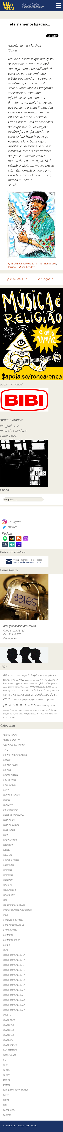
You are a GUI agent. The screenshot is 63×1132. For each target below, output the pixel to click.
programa (49, 699)
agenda (6, 759)
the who (40, 713)
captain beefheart (11, 794)
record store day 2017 (14, 974)
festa (5, 834)
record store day (43, 705)
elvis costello (34, 683)
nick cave (55, 690)
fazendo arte (49, 263)
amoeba (7, 769)
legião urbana (14, 690)
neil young (46, 690)
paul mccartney (17, 699)
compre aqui (8, 435)
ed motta (25, 683)
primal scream (37, 699)
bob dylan (34, 675)
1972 (5, 749)
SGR (5, 1059)
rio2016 (7, 1014)
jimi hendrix (28, 266)
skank (48, 710)
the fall (6, 713)
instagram (8, 879)
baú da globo (9, 779)
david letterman (10, 809)
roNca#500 (8, 1029)
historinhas (8, 864)
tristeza (6, 1084)
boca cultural (9, 784)
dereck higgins (15, 683)
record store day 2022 (14, 999)
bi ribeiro (17, 675)
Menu (58, 5)
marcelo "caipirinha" (31, 690)
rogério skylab (39, 710)
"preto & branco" (11, 739)
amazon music (10, 764)
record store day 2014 (14, 959)
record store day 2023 (14, 1004)
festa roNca (45, 683)
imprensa (7, 869)
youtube (7, 1114)
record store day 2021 (14, 994)
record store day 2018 (14, 979)
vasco (6, 1094)
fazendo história (11, 824)
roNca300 (8, 1039)
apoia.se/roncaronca (33, 6)
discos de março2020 (13, 814)
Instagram (14, 522)
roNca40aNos (10, 1044)
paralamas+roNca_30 (13, 924)
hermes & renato (11, 859)
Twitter (12, 527)
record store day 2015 (14, 964)
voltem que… (9, 1109)
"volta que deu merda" (14, 744)
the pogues (14, 714)
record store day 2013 (14, 954)
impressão (8, 874)
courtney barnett (32, 679)
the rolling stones (27, 713)
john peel (46, 686)
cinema (6, 799)
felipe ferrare (9, 829)
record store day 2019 (14, 984)
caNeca (20, 679)
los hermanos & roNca (14, 904)
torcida (12, 266)
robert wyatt (12, 710)
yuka (14, 717)
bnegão (24, 675)
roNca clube (9, 1019)
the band (54, 710)
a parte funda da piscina (15, 754)
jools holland (9, 889)
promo (6, 944)
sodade (6, 1069)
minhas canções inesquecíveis (17, 909)
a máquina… (49, 279)
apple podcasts (10, 774)
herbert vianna (14, 687)
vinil (5, 1104)
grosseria (7, 854)
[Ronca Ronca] (8, 6)
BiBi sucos (8, 675)
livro (5, 899)
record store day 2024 (14, 1009)
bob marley (45, 675)
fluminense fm (10, 839)
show (5, 1064)
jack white (25, 687)
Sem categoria (10, 1049)
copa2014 (8, 804)
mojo (5, 914)
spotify (6, 1074)
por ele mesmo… (16, 279)
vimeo (6, 1099)
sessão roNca (9, 1054)
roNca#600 (8, 1034)
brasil (6, 789)
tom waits (49, 713)
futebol (6, 849)
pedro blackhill (10, 929)
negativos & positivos (13, 919)
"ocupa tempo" (10, 734)
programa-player (11, 939)
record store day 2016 (14, 969)
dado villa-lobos (46, 680)
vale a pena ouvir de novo (15, 1089)
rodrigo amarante (25, 710)
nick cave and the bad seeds (16, 694)
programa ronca (20, 704)
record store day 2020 (14, 989)
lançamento (9, 894)
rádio (5, 949)
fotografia (8, 844)
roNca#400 (8, 1024)
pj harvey (28, 699)
